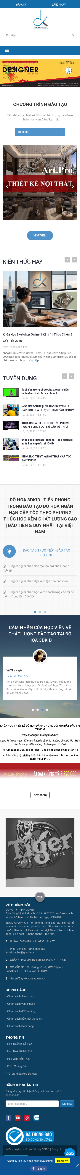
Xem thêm (40, 235)
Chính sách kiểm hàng (20, 1026)
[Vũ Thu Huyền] (40, 656)
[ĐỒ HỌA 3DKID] (40, 19)
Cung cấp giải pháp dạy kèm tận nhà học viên (37, 581)
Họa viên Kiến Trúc (18, 1058)
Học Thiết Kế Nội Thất (20, 1051)
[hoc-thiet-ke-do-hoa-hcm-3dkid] (40, 73)
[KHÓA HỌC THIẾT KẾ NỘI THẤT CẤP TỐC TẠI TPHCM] (11, 457)
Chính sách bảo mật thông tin (24, 1018)
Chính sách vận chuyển (21, 1003)
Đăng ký (21, 4)
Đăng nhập (59, 4)
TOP (40, 897)
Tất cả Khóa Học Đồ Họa (22, 1073)
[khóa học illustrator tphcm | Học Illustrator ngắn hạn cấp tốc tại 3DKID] (11, 443)
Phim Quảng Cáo (17, 1066)
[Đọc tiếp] (34, 360)
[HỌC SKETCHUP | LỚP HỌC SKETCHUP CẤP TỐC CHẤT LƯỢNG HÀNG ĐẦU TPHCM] (11, 410)
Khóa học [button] (24, 132)
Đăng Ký (62, 1160)
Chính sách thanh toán (20, 996)
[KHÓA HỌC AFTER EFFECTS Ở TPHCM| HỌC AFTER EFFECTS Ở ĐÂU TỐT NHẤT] (11, 425)
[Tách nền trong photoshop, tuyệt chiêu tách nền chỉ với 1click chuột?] (11, 392)
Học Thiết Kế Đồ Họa (19, 1044)
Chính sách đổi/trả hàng (21, 1011)
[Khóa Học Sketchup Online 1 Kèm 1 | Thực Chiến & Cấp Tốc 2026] (40, 299)
